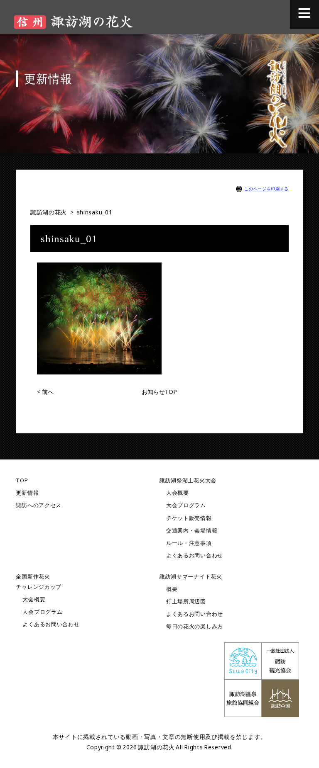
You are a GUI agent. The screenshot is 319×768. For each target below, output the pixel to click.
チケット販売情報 (189, 518)
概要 (171, 589)
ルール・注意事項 (189, 543)
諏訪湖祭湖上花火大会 (188, 480)
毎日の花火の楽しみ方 (194, 626)
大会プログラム (186, 505)
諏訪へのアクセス (38, 505)
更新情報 (27, 492)
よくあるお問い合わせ (194, 555)
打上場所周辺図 (186, 601)
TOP (22, 480)
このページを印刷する (266, 189)
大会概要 (177, 492)
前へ (45, 392)
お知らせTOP (159, 392)
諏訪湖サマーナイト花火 (191, 576)
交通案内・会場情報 (191, 530)
